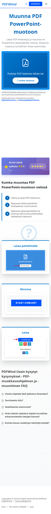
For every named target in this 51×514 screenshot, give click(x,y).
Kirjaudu (35, 4)
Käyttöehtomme (9, 100)
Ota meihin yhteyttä (17, 507)
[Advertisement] (25, 128)
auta (32, 507)
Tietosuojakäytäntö (23, 501)
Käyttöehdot (7, 501)
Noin (4, 507)
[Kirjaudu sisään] (26, 3)
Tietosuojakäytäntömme (28, 100)
